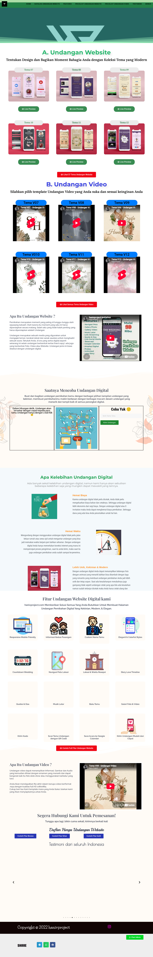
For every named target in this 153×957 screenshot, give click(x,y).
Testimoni (137, 4)
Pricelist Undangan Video (117, 4)
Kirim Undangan (109, 422)
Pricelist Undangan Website (88, 4)
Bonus (148, 4)
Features (67, 4)
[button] (13, 882)
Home (28, 4)
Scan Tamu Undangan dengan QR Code (58, 737)
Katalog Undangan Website (47, 4)
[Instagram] (109, 926)
